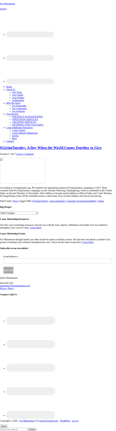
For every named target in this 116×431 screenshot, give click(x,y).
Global (100, 201)
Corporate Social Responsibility (81, 201)
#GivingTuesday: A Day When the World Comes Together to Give (51, 148)
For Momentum (7, 3)
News (15, 201)
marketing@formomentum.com (15, 285)
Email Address (11, 256)
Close (3, 426)
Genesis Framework (48, 421)
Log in (75, 421)
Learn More (35, 227)
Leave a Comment (25, 154)
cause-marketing (57, 201)
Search (3, 9)
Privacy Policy (7, 288)
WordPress (65, 421)
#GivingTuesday (40, 201)
